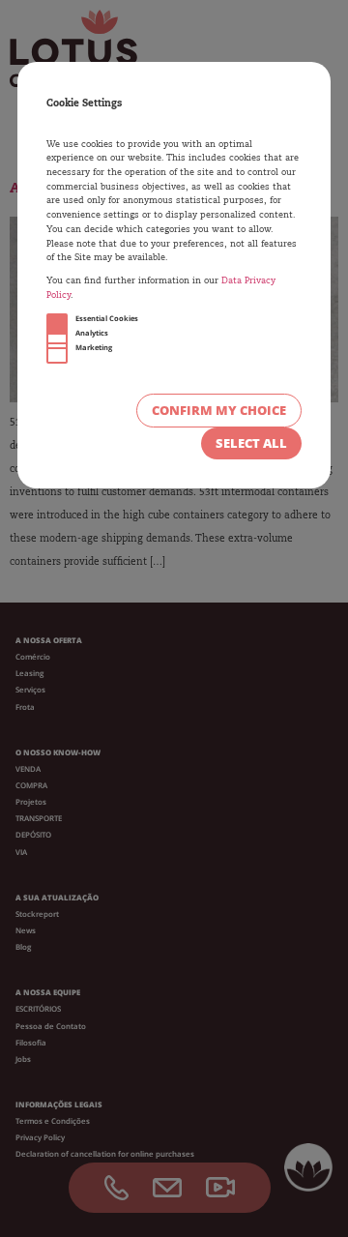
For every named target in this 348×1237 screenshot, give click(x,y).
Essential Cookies (106, 318)
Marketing (93, 347)
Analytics (91, 333)
